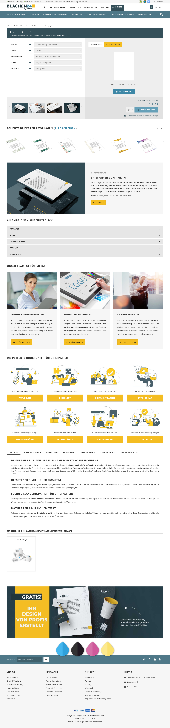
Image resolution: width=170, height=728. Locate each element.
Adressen (88, 681)
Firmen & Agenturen (53, 681)
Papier (13, 63)
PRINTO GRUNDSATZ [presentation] (107, 452)
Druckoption (16, 57)
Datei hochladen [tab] (114, 44)
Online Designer (52, 695)
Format (14, 45)
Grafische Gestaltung (15, 684)
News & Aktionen (13, 688)
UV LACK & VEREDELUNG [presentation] (32, 452)
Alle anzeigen (65, 128)
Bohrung (15, 69)
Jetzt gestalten (124, 92)
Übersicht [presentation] (13, 452)
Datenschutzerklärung (93, 692)
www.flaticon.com (95, 722)
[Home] (8, 26)
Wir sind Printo (12, 677)
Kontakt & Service (13, 695)
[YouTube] (155, 659)
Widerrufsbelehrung (92, 695)
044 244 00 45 (68, 2)
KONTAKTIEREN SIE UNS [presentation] (129, 452)
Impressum (11, 699)
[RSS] (160, 659)
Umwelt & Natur (13, 692)
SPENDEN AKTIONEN (54, 684)
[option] (21, 146)
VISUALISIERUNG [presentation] (52, 452)
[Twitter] (143, 659)
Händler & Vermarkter (54, 692)
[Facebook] (149, 659)
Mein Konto (159, 2)
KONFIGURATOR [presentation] (69, 452)
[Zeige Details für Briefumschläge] (21, 555)
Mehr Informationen (20, 342)
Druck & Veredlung (14, 681)
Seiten (13, 51)
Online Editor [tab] (97, 44)
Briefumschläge (21, 540)
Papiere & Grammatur (54, 688)
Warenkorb (89, 688)
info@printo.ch (132, 682)
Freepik (81, 722)
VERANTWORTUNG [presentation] (87, 452)
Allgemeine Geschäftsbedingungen (98, 699)
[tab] (13, 452)
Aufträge (88, 684)
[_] (44, 7)
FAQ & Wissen (51, 677)
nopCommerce (89, 718)
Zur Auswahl (97, 202)
